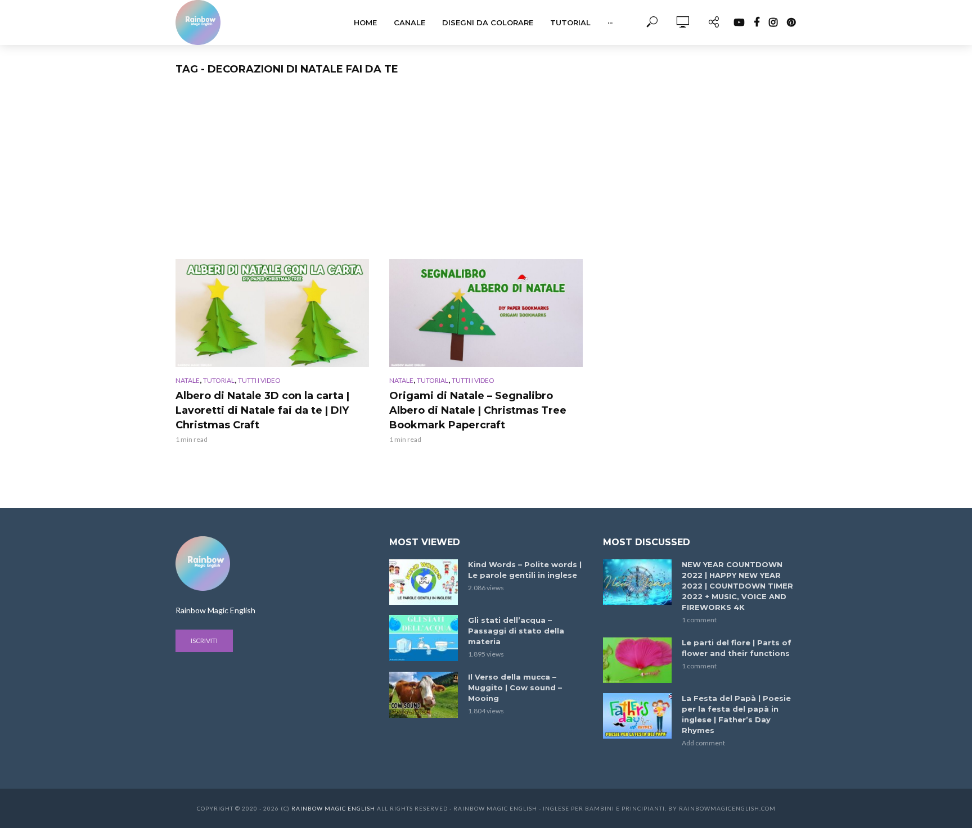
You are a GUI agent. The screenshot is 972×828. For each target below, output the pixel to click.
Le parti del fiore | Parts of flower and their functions (736, 648)
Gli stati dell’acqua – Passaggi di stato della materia (516, 631)
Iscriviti (204, 640)
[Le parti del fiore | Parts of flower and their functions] (637, 660)
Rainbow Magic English (333, 808)
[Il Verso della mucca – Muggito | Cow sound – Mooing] (423, 694)
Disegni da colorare (487, 22)
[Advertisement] (486, 175)
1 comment (699, 620)
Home (365, 22)
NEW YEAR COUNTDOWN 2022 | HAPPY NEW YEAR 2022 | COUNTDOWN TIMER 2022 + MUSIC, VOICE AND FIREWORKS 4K (737, 586)
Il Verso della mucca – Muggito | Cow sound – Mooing (515, 687)
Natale (188, 380)
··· (610, 22)
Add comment (703, 743)
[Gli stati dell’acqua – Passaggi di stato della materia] (423, 637)
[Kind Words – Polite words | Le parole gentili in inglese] (423, 582)
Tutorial (570, 22)
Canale (409, 22)
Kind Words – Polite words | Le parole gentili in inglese (525, 570)
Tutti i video (259, 380)
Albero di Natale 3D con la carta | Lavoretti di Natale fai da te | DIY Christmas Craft (262, 410)
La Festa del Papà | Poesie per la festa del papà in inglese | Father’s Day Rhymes (736, 714)
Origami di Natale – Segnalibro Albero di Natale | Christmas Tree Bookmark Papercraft (477, 410)
